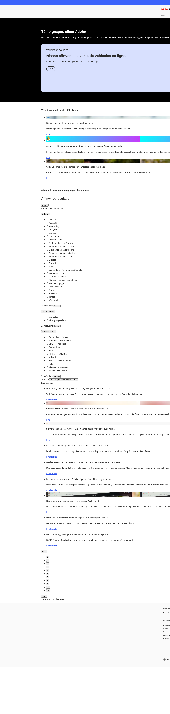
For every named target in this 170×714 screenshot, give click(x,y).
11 (48, 591)
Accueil (163, 15)
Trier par (45, 379)
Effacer (45, 205)
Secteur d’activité (48, 332)
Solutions (45, 214)
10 (48, 587)
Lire (51, 68)
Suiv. (44, 596)
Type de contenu (48, 311)
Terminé (57, 306)
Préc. (44, 551)
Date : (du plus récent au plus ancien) (63, 380)
